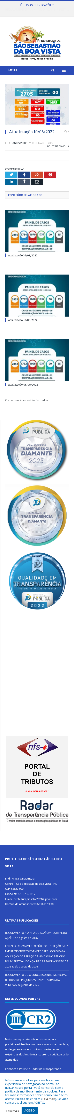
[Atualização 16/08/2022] (37, 231)
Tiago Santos (18, 142)
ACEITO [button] (29, 1110)
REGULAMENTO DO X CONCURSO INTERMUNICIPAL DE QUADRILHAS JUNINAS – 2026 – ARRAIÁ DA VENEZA (36, 980)
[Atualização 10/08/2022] (37, 296)
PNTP (22, 1069)
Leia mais (48, 1099)
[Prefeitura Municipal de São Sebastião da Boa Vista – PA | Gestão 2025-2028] (37, 41)
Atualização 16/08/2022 (22, 255)
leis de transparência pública (42, 1054)
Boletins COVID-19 (58, 146)
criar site (30, 1039)
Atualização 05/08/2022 (23, 384)
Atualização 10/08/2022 (22, 320)
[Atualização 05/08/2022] (37, 360)
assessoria (49, 1044)
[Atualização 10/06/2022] (37, 105)
